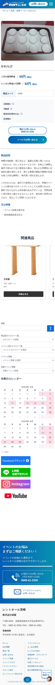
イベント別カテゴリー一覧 (12, 346)
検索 (3, 323)
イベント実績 (6, 356)
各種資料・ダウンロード (37, 655)
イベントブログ (9, 662)
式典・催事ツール (10, 283)
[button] (46, 676)
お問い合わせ (38, 4)
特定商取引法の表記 (36, 666)
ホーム (5, 643)
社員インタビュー (35, 662)
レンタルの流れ (34, 651)
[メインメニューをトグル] (51, 4)
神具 (5, 287)
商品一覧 (6, 651)
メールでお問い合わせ (27, 140)
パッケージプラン (10, 666)
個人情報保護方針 (35, 670)
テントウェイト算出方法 (12, 674)
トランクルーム (34, 643)
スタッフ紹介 (8, 670)
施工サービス (33, 658)
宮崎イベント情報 (8, 367)
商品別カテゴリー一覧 (10, 336)
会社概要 (6, 647)
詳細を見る (23, 294)
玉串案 (7, 279)
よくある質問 (33, 647)
